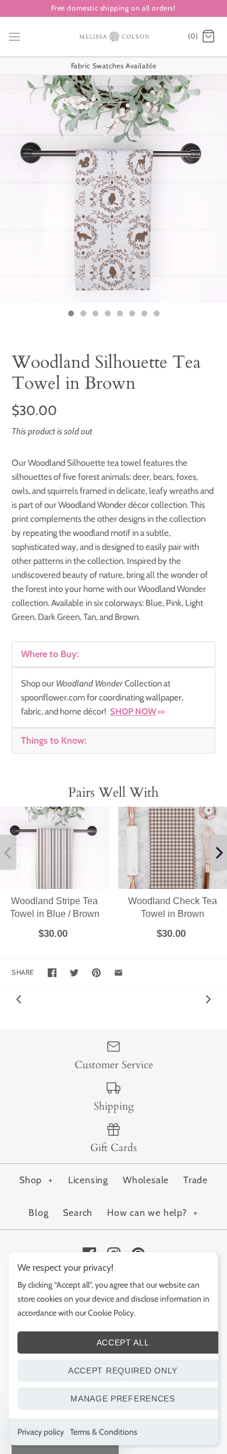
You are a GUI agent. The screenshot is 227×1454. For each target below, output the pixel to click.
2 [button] (82, 314)
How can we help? (152, 1212)
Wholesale (146, 1179)
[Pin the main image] (96, 972)
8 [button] (156, 314)
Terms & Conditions (103, 1432)
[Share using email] (118, 972)
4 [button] (107, 314)
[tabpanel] (113, 697)
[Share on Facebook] (52, 972)
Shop (36, 1179)
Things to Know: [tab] (54, 740)
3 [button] (95, 314)
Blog (38, 1212)
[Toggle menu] (14, 36)
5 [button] (119, 314)
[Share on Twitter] (74, 972)
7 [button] (144, 314)
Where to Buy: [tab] (50, 654)
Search (78, 1212)
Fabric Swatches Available (114, 65)
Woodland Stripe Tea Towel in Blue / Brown (55, 907)
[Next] (208, 998)
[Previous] (19, 998)
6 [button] (131, 314)
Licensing (88, 1179)
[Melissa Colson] (114, 37)
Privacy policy (40, 1432)
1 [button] (70, 314)
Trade (195, 1179)
